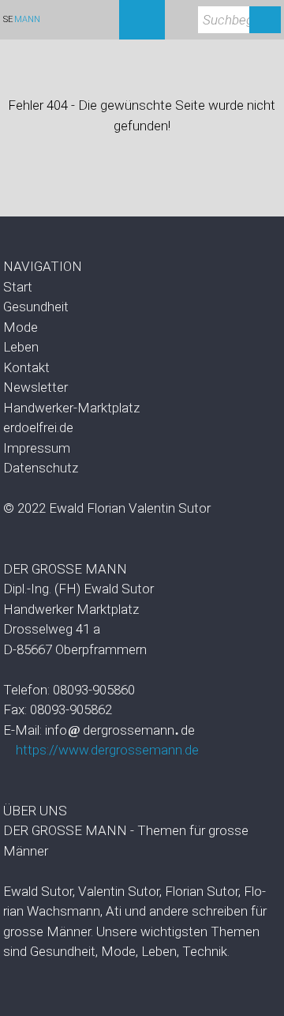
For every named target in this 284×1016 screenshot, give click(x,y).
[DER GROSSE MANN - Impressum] (142, 448)
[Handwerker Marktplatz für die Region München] (142, 408)
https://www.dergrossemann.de (107, 750)
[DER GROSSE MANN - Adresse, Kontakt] (142, 368)
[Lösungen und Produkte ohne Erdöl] (142, 428)
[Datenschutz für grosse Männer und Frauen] (142, 468)
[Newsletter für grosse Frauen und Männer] (142, 388)
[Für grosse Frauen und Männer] (142, 287)
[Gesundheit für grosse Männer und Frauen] (142, 307)
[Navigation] (142, 20)
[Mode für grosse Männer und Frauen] (142, 328)
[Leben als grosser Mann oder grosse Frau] (142, 347)
